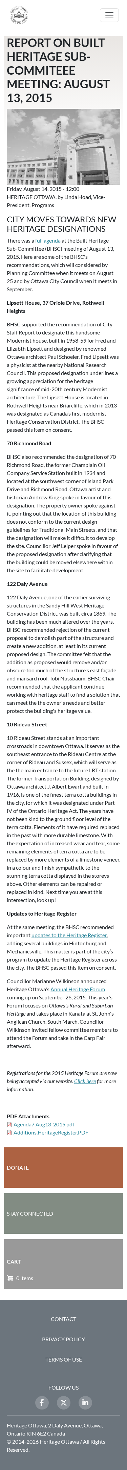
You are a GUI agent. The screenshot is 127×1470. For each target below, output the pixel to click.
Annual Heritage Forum (77, 989)
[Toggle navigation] (109, 15)
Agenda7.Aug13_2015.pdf (44, 1124)
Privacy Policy (63, 1339)
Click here (85, 1081)
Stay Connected (30, 1213)
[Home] (21, 15)
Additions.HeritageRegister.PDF (51, 1132)
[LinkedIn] (85, 1403)
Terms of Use (63, 1359)
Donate (18, 1167)
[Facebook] (42, 1403)
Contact (63, 1319)
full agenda (48, 240)
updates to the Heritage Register (69, 935)
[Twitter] (63, 1403)
